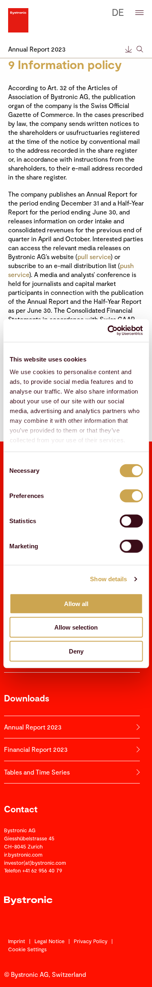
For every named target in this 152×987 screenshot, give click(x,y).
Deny (76, 650)
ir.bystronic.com (23, 854)
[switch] (131, 495)
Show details (108, 579)
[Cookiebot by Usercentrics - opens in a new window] (108, 330)
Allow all (76, 603)
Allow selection (76, 627)
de (118, 12)
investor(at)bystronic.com (35, 862)
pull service (94, 256)
